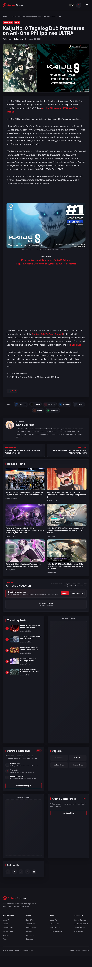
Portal (72, 951)
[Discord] (34, 871)
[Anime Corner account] (78, 5)
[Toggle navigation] (87, 5)
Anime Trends (55, 928)
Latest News (30, 920)
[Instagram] (21, 871)
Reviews (29, 931)
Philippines (75, 345)
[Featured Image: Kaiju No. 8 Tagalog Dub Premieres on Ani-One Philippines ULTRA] (46, 68)
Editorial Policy (8, 928)
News (17, 22)
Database (59, 758)
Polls (78, 951)
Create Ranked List (81, 924)
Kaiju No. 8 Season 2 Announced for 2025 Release (46, 260)
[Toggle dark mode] (71, 5)
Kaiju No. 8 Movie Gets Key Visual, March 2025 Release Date (46, 264)
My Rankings (78, 931)
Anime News (8, 22)
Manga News (78, 765)
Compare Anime (56, 931)
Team (5, 939)
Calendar (77, 758)
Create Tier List (79, 928)
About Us (6, 920)
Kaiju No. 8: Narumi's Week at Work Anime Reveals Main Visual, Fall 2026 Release (23, 565)
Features (29, 939)
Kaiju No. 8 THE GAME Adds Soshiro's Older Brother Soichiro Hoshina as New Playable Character (65, 566)
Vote (85, 798)
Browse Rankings (80, 920)
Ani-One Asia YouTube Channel (47, 334)
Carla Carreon (17, 39)
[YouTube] (27, 871)
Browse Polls (55, 924)
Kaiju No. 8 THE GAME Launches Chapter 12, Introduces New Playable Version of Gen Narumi (65, 530)
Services (6, 935)
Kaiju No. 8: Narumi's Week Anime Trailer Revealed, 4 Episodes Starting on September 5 (66, 494)
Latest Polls (54, 920)
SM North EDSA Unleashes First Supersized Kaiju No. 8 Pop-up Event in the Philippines (24, 493)
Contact (5, 924)
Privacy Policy (8, 931)
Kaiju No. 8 (12, 391)
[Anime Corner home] (14, 5)
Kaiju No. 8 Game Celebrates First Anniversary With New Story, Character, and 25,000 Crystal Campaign (24, 530)
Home (5, 16)
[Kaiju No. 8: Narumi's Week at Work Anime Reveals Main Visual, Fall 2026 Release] (25, 550)
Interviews (30, 935)
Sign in (64, 593)
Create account (77, 593)
